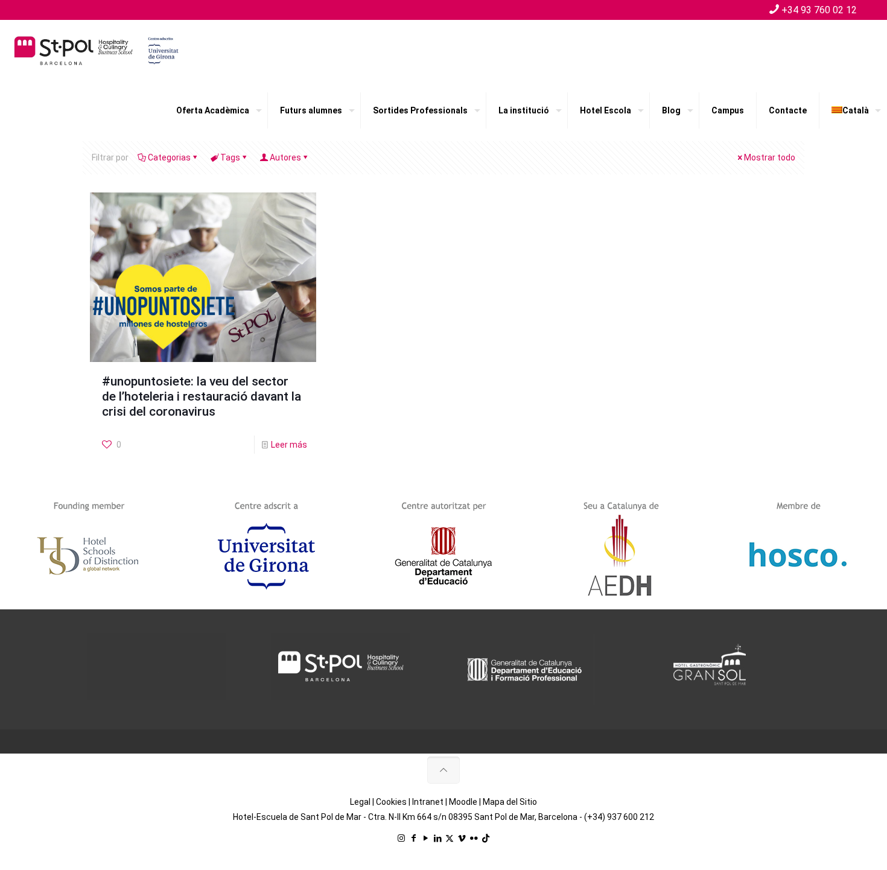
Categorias (169, 157)
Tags (230, 157)
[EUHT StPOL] (96, 50)
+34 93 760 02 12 (819, 10)
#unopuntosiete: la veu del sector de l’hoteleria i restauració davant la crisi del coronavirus (201, 396)
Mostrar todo (769, 157)
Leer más (289, 444)
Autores (285, 157)
